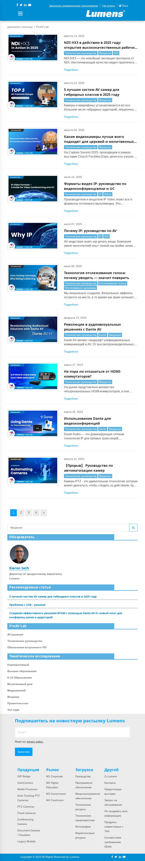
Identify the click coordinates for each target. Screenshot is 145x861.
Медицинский (16, 690)
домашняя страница (20, 26)
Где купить (108, 5)
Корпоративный (18, 664)
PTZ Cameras (25, 806)
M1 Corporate (54, 776)
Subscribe (24, 751)
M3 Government (56, 793)
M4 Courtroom (55, 800)
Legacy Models (26, 841)
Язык (124, 5)
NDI (116, 53)
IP (100, 194)
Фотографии (83, 826)
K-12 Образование (19, 677)
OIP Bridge (23, 776)
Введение (105, 53)
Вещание (13, 696)
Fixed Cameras (26, 813)
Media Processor (27, 789)
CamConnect (25, 782)
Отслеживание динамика (80, 287)
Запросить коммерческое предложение (73, 5)
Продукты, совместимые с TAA (113, 827)
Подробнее (71, 69)
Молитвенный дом (19, 684)
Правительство (17, 703)
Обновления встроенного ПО (26, 647)
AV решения (15, 634)
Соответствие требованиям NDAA (112, 842)
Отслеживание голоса (112, 283)
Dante (107, 194)
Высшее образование (22, 671)
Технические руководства (80, 53)
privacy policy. (35, 741)
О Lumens (110, 776)
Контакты (110, 782)
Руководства (83, 776)
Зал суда (13, 709)
